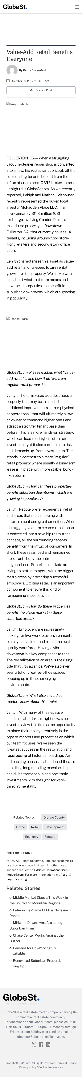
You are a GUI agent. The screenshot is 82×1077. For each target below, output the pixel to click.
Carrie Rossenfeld (34, 70)
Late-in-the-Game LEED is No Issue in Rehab (40, 913)
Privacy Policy (27, 1067)
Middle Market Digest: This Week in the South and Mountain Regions (39, 900)
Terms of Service (66, 1062)
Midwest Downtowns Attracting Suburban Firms (36, 925)
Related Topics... (25, 817)
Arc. (28, 1062)
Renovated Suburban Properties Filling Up (36, 963)
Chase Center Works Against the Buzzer (37, 938)
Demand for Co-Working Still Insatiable (34, 951)
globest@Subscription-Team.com (40, 1037)
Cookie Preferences (50, 1067)
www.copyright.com (32, 865)
